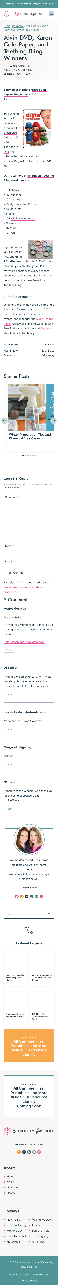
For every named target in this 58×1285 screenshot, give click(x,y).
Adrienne (16, 194)
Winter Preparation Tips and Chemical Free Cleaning (30, 436)
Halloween (13, 1241)
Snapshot (46, 328)
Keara (13, 228)
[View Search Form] (6, 14)
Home (10, 1176)
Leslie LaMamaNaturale (24, 156)
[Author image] (6, 66)
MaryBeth (15, 208)
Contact (12, 1193)
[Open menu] (51, 13)
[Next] (53, 421)
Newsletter (13, 1187)
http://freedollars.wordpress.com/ (24, 641)
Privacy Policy (29, 1280)
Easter (36, 1225)
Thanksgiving (40, 1236)
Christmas (38, 1241)
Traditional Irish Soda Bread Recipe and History (15, 978)
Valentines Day (41, 1219)
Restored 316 (29, 1266)
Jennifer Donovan (21, 66)
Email (9, 561)
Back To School (16, 1236)
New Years (13, 1219)
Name (10, 546)
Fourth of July (40, 1230)
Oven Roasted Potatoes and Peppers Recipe (15, 1015)
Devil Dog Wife (16, 161)
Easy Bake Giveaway (47, 350)
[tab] (23, 455)
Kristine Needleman (23, 218)
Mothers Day (15, 1230)
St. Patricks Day (16, 1225)
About (10, 1181)
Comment (12, 497)
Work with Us (40, 1274)
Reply (9, 650)
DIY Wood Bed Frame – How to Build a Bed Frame (42, 978)
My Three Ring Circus (22, 204)
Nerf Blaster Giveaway (11, 350)
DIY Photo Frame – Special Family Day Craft (40, 1016)
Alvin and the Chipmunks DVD (12, 132)
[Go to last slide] (4, 421)
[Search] (49, 914)
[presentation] (31, 407)
